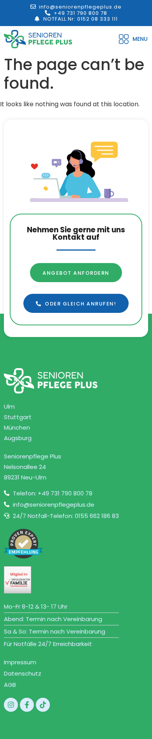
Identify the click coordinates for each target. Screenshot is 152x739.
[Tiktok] (43, 705)
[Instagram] (11, 705)
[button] (133, 39)
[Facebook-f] (27, 705)
